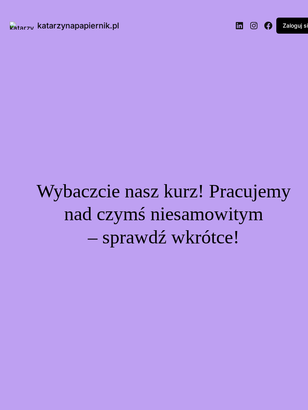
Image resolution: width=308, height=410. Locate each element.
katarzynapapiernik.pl (78, 25)
